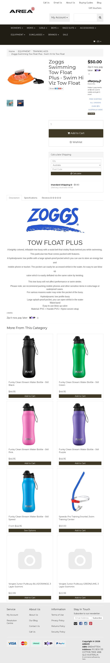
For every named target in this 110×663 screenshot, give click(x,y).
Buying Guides (86, 2)
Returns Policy (58, 626)
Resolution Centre (12, 621)
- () (97, 41)
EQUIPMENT (17, 34)
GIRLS (42, 28)
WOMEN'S (16, 28)
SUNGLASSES (36, 34)
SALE (65, 34)
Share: (52, 88)
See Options (30, 530)
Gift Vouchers (95, 8)
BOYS (54, 28)
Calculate (76, 173)
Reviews (46, 198)
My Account (58, 17)
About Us (70, 2)
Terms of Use (57, 615)
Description (14, 198)
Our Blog (33, 620)
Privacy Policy (57, 620)
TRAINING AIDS (40, 51)
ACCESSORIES (87, 28)
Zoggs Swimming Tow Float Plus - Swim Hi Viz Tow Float (38, 54)
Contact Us (34, 626)
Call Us (46, 2)
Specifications (30, 198)
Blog (99, 2)
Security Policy (58, 632)
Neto (84, 659)
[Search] (100, 17)
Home (12, 51)
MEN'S (30, 28)
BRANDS (53, 34)
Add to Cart (77, 133)
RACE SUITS (69, 28)
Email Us (58, 2)
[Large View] (10, 103)
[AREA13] (21, 11)
